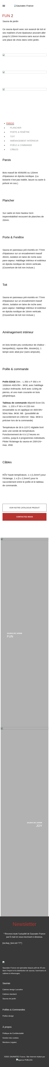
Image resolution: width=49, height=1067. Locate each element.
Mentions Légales (10, 1042)
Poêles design (8, 1016)
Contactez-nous (24, 517)
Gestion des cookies (11, 1038)
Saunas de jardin (9, 999)
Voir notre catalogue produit (24, 508)
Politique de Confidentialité (13, 1033)
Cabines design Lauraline (13, 989)
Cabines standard (10, 994)
